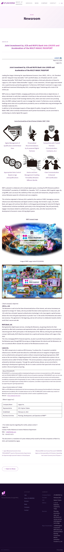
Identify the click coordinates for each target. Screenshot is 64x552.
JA (59, 3)
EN (61, 3)
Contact (26, 510)
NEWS (37, 3)
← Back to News (10, 469)
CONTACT (53, 3)
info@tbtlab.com (11, 432)
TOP (25, 495)
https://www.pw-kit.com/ (13, 395)
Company (26, 507)
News (25, 504)
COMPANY (44, 3)
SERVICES (29, 3)
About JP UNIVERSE (19, 3)
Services (26, 501)
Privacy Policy (60, 549)
